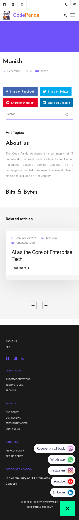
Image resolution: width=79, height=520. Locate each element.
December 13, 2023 (19, 71)
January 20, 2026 (26, 238)
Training (11, 390)
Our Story (12, 412)
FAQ (8, 347)
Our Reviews (13, 417)
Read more (19, 268)
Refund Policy (14, 456)
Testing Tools (14, 385)
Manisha (51, 238)
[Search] (67, 115)
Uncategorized (25, 242)
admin (44, 71)
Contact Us (13, 429)
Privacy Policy (15, 450)
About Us (11, 341)
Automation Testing (18, 379)
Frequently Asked (17, 423)
